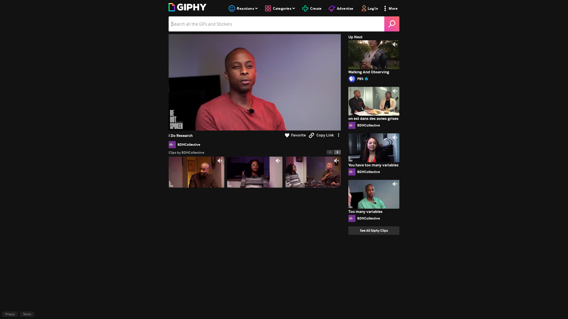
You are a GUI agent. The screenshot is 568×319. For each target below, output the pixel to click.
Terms (27, 314)
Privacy (10, 314)
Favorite (298, 135)
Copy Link (325, 135)
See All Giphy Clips (374, 230)
